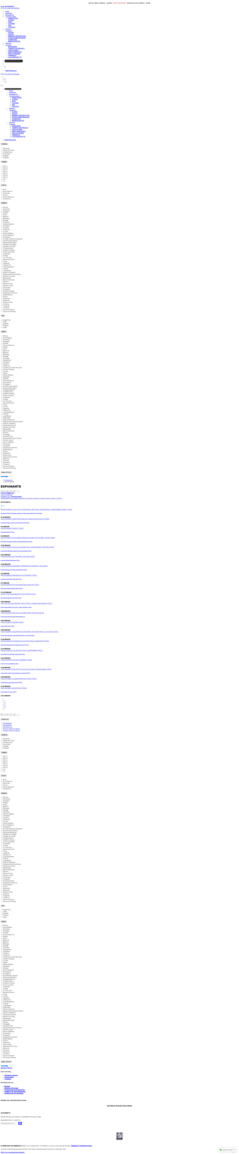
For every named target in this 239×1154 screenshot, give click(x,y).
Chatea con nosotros (228, 1149)
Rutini (5, 297)
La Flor (5, 407)
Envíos (7, 1086)
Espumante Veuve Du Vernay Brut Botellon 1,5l (13, 616)
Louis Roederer (8, 267)
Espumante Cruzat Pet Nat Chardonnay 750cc (13, 654)
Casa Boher (7, 360)
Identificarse (11, 71)
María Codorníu (9, 420)
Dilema (5, 379)
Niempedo (7, 278)
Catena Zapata (8, 224)
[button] (11, 496)
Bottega (6, 218)
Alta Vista (6, 209)
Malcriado (6, 418)
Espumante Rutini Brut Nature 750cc (10, 560)
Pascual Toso (8, 283)
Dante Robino (8, 233)
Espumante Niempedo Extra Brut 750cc (11, 579)
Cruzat (5, 231)
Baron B (6, 351)
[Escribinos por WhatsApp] (234, 1151)
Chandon (6, 226)
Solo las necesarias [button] (9, 1152)
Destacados (7, 723)
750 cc (5, 177)
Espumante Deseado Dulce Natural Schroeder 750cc (15, 645)
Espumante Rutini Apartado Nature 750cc (12, 588)
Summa (6, 304)
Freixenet (6, 254)
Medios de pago (11, 1088)
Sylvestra (6, 462)
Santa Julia (7, 455)
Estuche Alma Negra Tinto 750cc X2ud (11, 598)
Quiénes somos (11, 1075)
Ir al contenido (7, 6)
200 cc (5, 168)
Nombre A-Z (7, 727)
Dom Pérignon (8, 235)
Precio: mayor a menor (11, 730)
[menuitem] (7, 11)
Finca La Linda (8, 395)
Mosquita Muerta (9, 425)
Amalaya (6, 211)
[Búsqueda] (24, 61)
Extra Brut (7, 199)
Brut (5, 189)
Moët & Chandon (9, 272)
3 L (4, 181)
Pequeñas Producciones (12, 438)
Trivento (6, 308)
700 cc (5, 175)
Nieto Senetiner (9, 280)
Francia (5, 325)
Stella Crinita (7, 302)
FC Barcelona (8, 248)
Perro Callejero (8, 442)
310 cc (5, 170)
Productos (8, 480)
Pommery (6, 287)
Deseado (6, 377)
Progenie (6, 289)
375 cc (5, 173)
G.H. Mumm (7, 257)
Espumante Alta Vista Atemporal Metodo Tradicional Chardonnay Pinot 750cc (21, 513)
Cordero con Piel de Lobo (12, 367)
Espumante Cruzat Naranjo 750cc (10, 663)
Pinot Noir (6, 154)
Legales (7, 1079)
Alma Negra (7, 338)
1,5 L (4, 179)
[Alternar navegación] (5, 82)
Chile (5, 322)
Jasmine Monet (8, 259)
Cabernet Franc (9, 150)
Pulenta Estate (8, 291)
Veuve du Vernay (9, 311)
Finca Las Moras (8, 252)
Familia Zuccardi (9, 246)
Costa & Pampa (8, 369)
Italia (5, 327)
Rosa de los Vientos (10, 293)
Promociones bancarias (14, 1090)
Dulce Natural (8, 197)
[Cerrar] (2, 85)
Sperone (6, 300)
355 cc (5, 172)
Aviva (5, 215)
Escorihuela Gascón (10, 241)
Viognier (6, 158)
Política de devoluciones (15, 1091)
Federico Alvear (9, 250)
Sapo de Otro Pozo (10, 457)
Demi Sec (6, 193)
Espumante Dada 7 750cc (8, 532)
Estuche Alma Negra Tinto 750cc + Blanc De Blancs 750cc (16, 607)
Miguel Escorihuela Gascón (13, 421)
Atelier (5, 213)
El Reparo (6, 237)
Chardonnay (7, 152)
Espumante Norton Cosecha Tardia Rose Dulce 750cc (15, 522)
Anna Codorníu (8, 345)
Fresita (5, 256)
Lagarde (6, 263)
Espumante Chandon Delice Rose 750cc (11, 682)
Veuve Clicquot (8, 310)
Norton (5, 282)
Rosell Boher (8, 295)
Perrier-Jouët (8, 285)
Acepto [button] (21, 1152)
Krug (5, 261)
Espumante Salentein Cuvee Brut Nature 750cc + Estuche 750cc (17, 635)
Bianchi (5, 216)
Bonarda (6, 148)
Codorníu (6, 230)
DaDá (5, 373)
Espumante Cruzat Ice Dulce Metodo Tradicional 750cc (15, 673)
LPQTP (5, 269)
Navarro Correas (9, 276)
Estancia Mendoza (10, 243)
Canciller (6, 222)
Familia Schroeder (9, 244)
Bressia (5, 220)
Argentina (6, 320)
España (5, 324)
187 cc (5, 166)
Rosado (5, 156)
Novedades (7, 725)
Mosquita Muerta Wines (12, 274)
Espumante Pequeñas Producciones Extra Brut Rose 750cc (16, 541)
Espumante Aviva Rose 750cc (9, 692)
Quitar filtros (6, 1068)
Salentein (6, 298)
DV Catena (7, 382)
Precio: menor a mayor (11, 729)
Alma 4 (5, 207)
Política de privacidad (13, 1093)
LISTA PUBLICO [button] (7, 493)
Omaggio (6, 434)
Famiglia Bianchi (9, 390)
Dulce (5, 195)
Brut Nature (7, 191)
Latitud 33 (7, 265)
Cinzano (6, 228)
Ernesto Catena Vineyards (12, 239)
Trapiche (6, 306)
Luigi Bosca (7, 270)
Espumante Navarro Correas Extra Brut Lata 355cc (14, 569)
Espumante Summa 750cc (8, 626)
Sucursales (9, 1077)
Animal (5, 343)
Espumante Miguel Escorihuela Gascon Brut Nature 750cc (16, 551)
